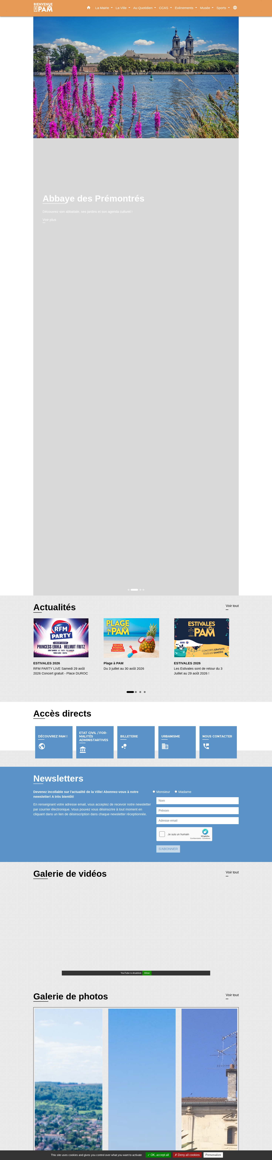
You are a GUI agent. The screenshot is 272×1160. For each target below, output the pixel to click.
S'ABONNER (168, 849)
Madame (184, 792)
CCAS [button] (164, 8)
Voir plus (49, 230)
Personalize (213, 1154)
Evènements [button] (184, 8)
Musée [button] (205, 8)
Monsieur (163, 792)
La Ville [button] (121, 8)
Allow (147, 973)
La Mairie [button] (102, 8)
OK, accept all (159, 1154)
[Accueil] (56, 8)
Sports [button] (221, 8)
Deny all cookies (188, 1154)
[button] (88, 8)
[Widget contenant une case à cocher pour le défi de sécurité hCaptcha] (184, 834)
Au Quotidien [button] (143, 8)
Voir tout (232, 606)
